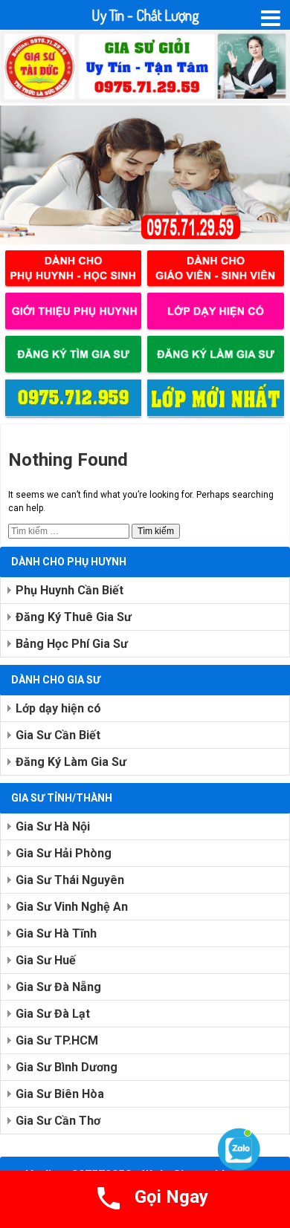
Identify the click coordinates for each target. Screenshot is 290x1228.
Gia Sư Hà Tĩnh (56, 933)
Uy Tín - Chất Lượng (145, 15)
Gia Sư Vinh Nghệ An (72, 907)
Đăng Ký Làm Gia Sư (71, 762)
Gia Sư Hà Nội (53, 826)
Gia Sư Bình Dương (66, 1067)
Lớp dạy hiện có (58, 708)
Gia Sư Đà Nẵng (58, 987)
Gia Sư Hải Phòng (64, 853)
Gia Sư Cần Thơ (58, 1121)
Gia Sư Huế (46, 960)
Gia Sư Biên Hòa (60, 1094)
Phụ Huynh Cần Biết (69, 590)
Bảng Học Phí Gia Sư (72, 644)
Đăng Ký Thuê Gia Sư (74, 617)
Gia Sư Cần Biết (58, 735)
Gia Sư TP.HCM (57, 1040)
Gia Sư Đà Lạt (53, 1014)
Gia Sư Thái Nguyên (70, 880)
